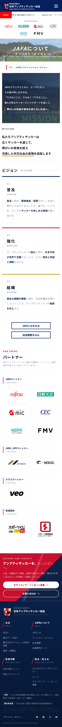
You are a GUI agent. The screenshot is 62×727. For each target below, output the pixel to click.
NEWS (6, 632)
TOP (10, 67)
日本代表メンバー (11, 668)
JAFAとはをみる (31, 326)
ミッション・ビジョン (42, 637)
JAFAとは (36, 632)
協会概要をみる (31, 335)
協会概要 (36, 642)
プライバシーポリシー (13, 717)
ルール (35, 676)
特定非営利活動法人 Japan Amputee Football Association (24, 6)
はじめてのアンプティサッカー (44, 670)
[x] (50, 717)
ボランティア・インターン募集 (29, 584)
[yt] (56, 717)
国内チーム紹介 (10, 637)
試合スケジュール (11, 674)
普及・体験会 (9, 650)
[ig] (43, 717)
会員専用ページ (39, 647)
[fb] (37, 717)
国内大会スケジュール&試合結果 (16, 644)
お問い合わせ (29, 593)
